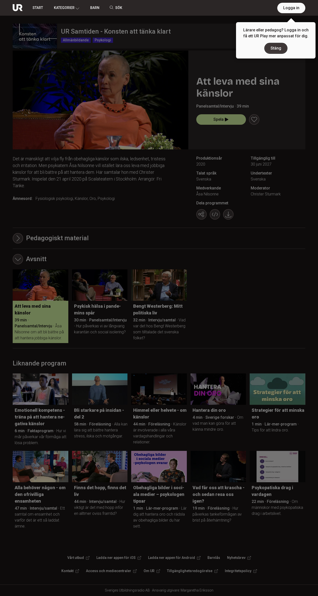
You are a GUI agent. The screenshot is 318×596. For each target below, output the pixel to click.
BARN (94, 8)
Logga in (291, 7)
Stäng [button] (276, 48)
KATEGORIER (64, 8)
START (38, 8)
